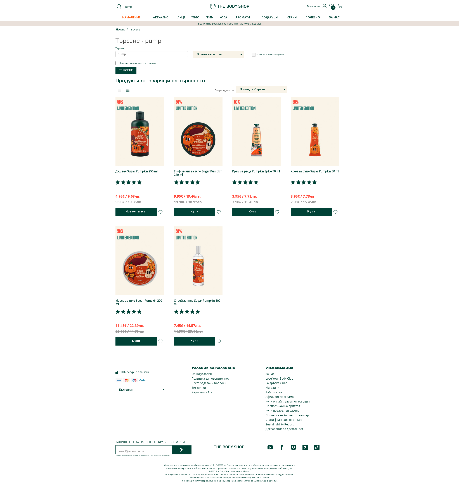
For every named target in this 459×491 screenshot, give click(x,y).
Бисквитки (198, 388)
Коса (224, 17)
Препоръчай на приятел (283, 406)
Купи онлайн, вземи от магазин (288, 401)
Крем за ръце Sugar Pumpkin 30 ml (315, 171)
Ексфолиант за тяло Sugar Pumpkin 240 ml (198, 173)
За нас (270, 374)
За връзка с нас (276, 383)
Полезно (313, 17)
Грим (209, 17)
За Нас (334, 17)
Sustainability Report (280, 424)
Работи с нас (274, 392)
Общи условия (201, 374)
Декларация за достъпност (284, 429)
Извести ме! (136, 211)
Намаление (131, 17)
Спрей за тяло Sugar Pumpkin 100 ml (197, 302)
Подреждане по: (225, 90)
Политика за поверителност (211, 378)
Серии (292, 17)
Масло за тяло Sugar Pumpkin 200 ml (138, 302)
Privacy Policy (149, 455)
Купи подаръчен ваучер (282, 411)
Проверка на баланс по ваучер (287, 415)
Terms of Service (161, 455)
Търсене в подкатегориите (270, 54)
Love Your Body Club (279, 378)
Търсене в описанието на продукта (138, 62)
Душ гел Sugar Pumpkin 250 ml (136, 171)
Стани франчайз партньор (284, 420)
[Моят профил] (324, 7)
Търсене (134, 29)
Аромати (243, 17)
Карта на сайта (201, 392)
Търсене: (120, 48)
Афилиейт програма (280, 397)
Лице (182, 17)
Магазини (272, 388)
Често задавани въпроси (208, 383)
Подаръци (269, 17)
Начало (120, 30)
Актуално (161, 17)
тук (275, 480)
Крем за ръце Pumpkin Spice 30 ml (256, 171)
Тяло (195, 17)
